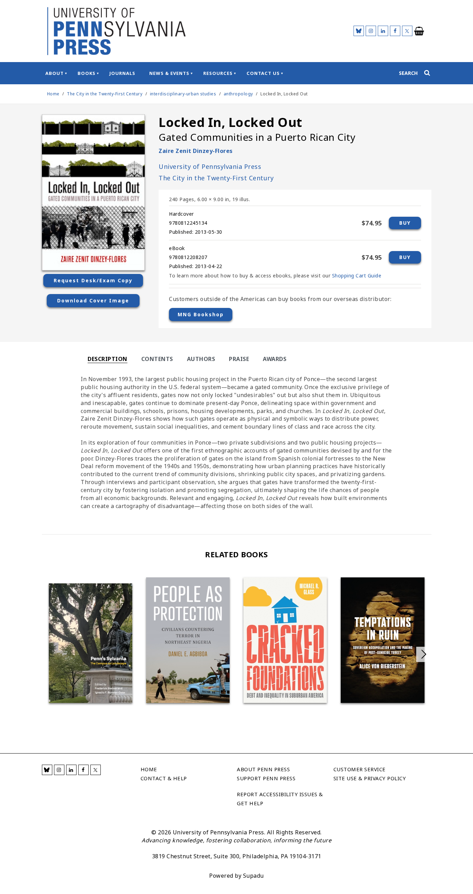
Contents (157, 359)
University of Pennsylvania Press (210, 166)
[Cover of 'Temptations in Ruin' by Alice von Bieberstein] (382, 640)
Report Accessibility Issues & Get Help (280, 799)
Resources (218, 73)
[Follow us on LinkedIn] (383, 31)
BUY (405, 223)
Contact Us (263, 73)
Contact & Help (164, 778)
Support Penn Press (266, 778)
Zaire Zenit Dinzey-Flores (196, 151)
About (54, 73)
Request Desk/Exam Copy (93, 280)
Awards (274, 359)
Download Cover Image (93, 300)
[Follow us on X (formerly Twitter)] (407, 31)
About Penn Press (263, 769)
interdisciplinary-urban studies (183, 94)
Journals (122, 73)
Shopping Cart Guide (357, 275)
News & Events (169, 73)
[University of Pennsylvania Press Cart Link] (419, 31)
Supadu (253, 875)
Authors (201, 359)
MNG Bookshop (201, 314)
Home (53, 94)
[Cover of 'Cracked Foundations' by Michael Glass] (285, 640)
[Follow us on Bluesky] (359, 31)
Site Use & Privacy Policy (369, 778)
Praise (239, 359)
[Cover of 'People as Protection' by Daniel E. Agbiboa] (188, 640)
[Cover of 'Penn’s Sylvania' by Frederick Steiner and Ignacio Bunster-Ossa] (90, 643)
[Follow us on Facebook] (395, 31)
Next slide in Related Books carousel (423, 654)
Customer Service (359, 769)
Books (87, 73)
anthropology (238, 94)
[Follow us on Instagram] (371, 31)
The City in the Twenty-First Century (105, 94)
